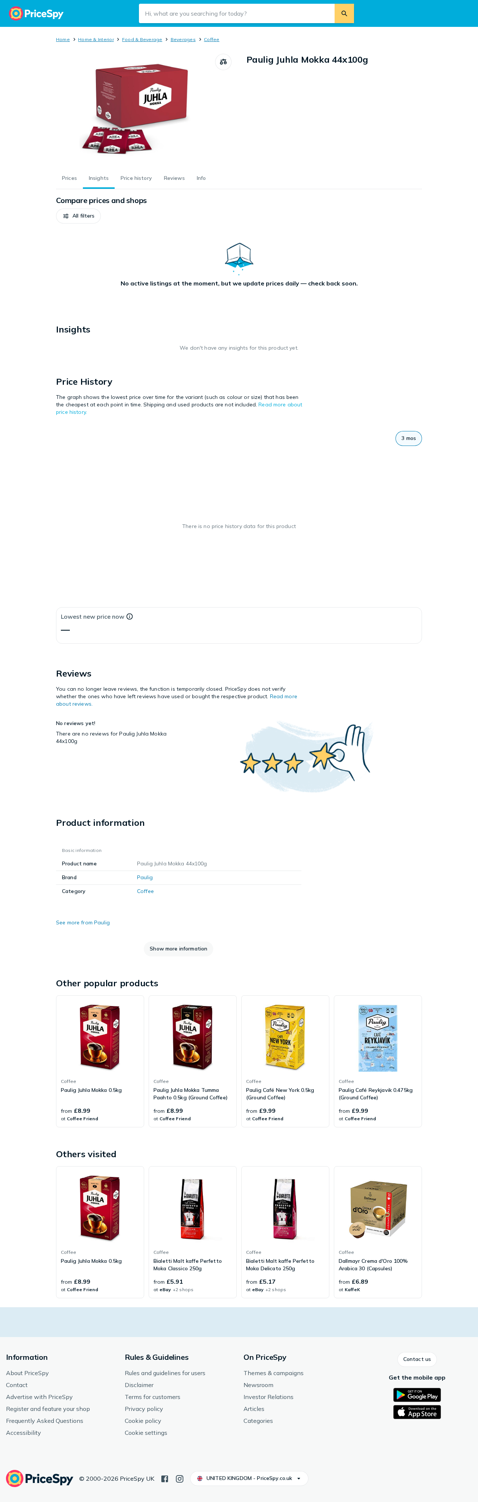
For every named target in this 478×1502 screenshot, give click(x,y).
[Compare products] (223, 62)
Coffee (211, 39)
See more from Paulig (83, 922)
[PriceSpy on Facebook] (164, 1478)
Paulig (145, 877)
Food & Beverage (142, 39)
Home (63, 39)
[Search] (344, 13)
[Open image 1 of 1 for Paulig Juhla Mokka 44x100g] (135, 110)
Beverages (183, 39)
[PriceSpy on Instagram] (179, 1478)
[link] (100, 1061)
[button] (78, 216)
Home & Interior (96, 39)
